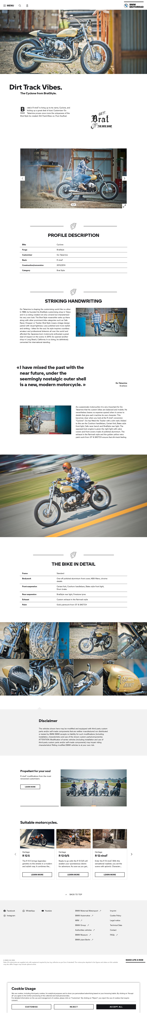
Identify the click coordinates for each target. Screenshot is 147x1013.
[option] (14, 640)
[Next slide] (124, 178)
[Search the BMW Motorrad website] (19, 5)
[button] (8, 5)
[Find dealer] (27, 5)
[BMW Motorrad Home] (134, 6)
